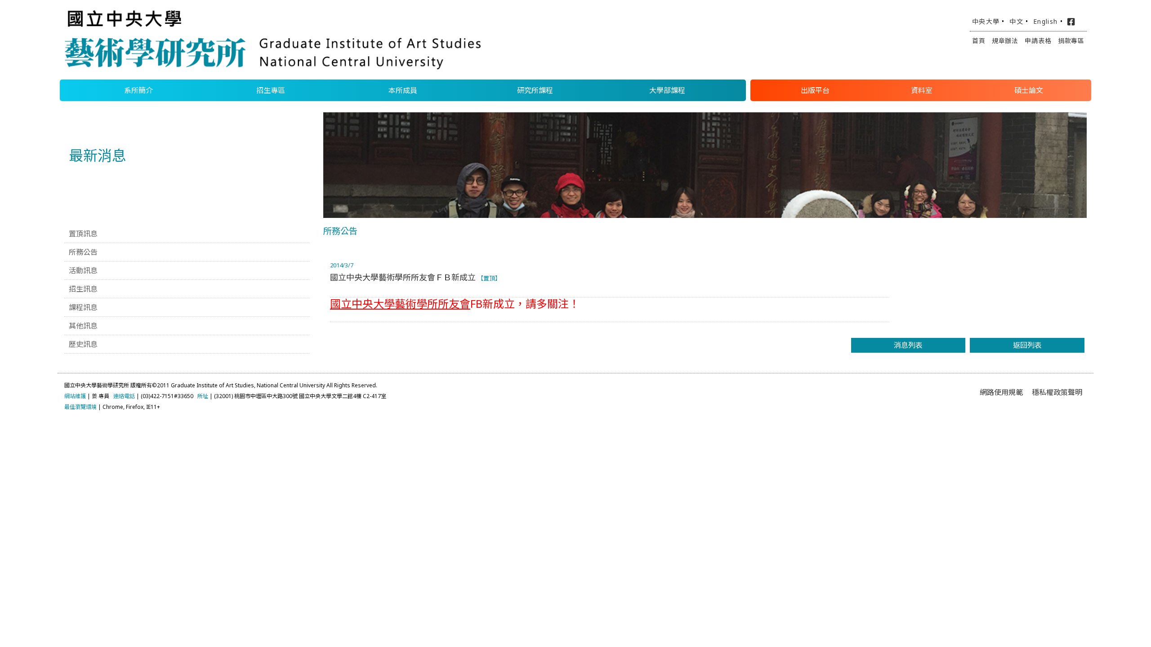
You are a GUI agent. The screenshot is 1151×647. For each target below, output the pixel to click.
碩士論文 (1028, 90)
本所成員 (402, 90)
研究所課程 (535, 90)
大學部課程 (667, 90)
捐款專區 (1071, 40)
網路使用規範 (1001, 392)
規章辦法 (1005, 40)
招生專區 (270, 90)
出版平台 (815, 90)
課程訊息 (83, 307)
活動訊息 (83, 270)
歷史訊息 (83, 344)
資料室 (921, 90)
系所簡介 (138, 90)
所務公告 (83, 252)
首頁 (978, 40)
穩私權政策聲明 (1057, 392)
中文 (1016, 21)
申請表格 (1038, 40)
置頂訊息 (83, 234)
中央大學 (986, 21)
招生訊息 (83, 289)
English (1045, 21)
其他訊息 (83, 326)
